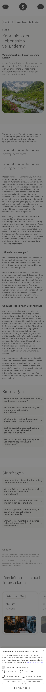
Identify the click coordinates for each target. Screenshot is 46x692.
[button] (23, 688)
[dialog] (23, 670)
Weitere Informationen (35, 662)
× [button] (43, 650)
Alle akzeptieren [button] (13, 682)
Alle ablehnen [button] (34, 682)
